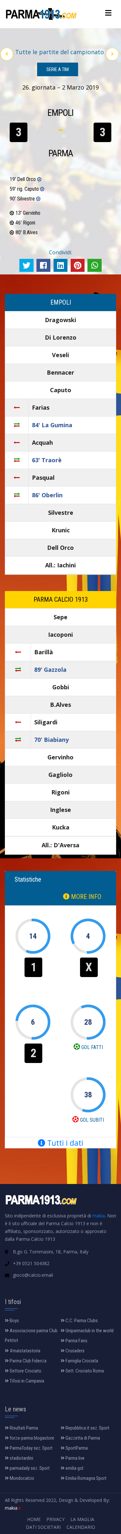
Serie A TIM (57, 69)
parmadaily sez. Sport (29, 1468)
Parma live (75, 1458)
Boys (14, 1320)
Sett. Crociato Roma (84, 1371)
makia (98, 1216)
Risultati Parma (23, 1428)
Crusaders (75, 1351)
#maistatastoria (24, 1351)
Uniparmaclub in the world (89, 1331)
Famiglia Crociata (81, 1361)
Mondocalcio (21, 1478)
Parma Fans (76, 1341)
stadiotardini (21, 1458)
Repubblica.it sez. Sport (87, 1428)
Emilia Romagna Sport (85, 1478)
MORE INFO (85, 896)
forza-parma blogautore (31, 1438)
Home (34, 1519)
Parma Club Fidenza (27, 1361)
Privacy (55, 1519)
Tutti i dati (64, 1143)
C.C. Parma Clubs (81, 1320)
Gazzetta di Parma (82, 1438)
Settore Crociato (25, 1371)
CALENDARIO (80, 1527)
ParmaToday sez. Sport (31, 1448)
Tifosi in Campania (26, 1381)
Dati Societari (43, 1527)
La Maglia (82, 1519)
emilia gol (74, 1468)
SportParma (76, 1448)
